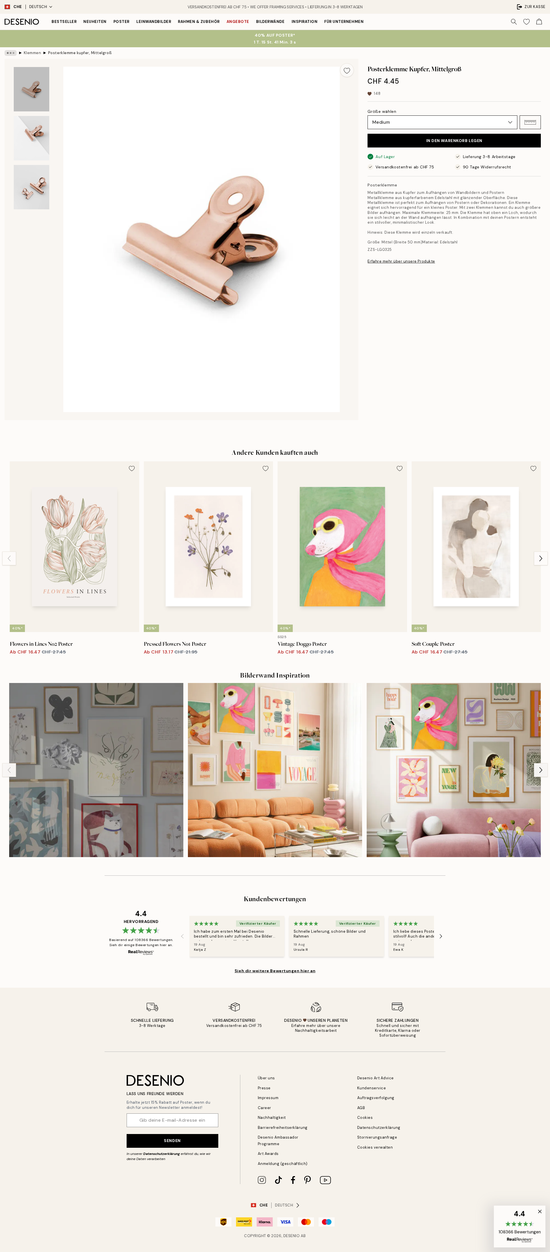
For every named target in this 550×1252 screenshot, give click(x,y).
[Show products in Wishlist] (526, 22)
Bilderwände (270, 21)
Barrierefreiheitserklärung (283, 1127)
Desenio (291, 1235)
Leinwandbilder (153, 21)
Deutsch (38, 6)
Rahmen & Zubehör (198, 21)
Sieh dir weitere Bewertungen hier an (275, 970)
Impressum (268, 1097)
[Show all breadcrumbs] (11, 53)
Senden (172, 1140)
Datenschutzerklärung (161, 1153)
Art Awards (268, 1153)
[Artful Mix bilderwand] (96, 770)
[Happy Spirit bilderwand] (275, 770)
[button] (530, 122)
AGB (361, 1107)
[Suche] (514, 22)
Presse (264, 1088)
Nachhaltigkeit (272, 1117)
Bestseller (64, 21)
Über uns (266, 1078)
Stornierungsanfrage (377, 1137)
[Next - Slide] (541, 558)
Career (264, 1107)
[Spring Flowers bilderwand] (454, 770)
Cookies (365, 1117)
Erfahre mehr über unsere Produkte (401, 261)
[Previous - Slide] (9, 558)
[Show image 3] (31, 187)
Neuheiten (95, 21)
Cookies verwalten (375, 1147)
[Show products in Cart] (539, 22)
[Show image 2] (31, 138)
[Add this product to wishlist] (347, 70)
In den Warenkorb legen (454, 140)
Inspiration (305, 21)
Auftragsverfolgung (375, 1097)
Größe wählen (382, 111)
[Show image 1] (31, 89)
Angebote (238, 21)
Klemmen (32, 52)
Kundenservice (371, 1088)
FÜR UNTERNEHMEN (344, 21)
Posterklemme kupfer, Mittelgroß (80, 52)
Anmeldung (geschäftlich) (283, 1163)
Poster (121, 21)
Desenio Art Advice (375, 1078)
